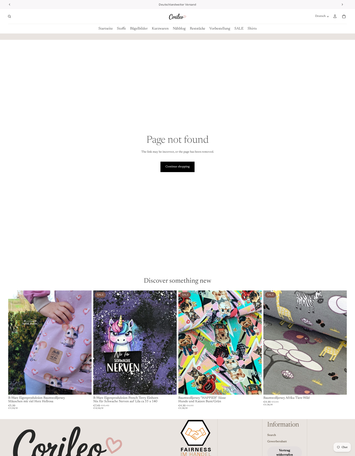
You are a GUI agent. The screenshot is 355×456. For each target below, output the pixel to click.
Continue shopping (177, 166)
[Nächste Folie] (342, 4)
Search (271, 435)
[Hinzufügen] (85, 388)
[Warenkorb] (343, 16)
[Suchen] (9, 16)
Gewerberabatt (277, 441)
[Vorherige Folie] (9, 4)
